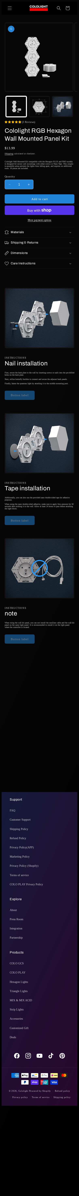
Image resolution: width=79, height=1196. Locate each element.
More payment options (39, 220)
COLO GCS (17, 963)
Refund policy (62, 1091)
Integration (16, 928)
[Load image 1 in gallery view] (16, 106)
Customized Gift (19, 1028)
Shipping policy (62, 1097)
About (13, 910)
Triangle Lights (19, 991)
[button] (9, 8)
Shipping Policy (19, 829)
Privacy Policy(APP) (22, 847)
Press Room (16, 919)
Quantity (10, 176)
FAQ (12, 810)
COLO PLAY (18, 972)
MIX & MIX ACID (21, 1000)
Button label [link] (20, 395)
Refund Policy (18, 838)
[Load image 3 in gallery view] (62, 106)
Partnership (16, 937)
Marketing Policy (20, 856)
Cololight (23, 1091)
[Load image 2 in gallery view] (39, 106)
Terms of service (19, 875)
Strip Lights (16, 1009)
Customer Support (20, 819)
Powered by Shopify (40, 1091)
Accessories (16, 1018)
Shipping (9, 153)
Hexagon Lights (19, 982)
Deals (13, 1037)
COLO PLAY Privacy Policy (26, 884)
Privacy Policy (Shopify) (24, 865)
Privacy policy (20, 1097)
